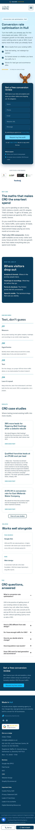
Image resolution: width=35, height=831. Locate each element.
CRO (3, 774)
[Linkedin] (6, 720)
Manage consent (3, 820)
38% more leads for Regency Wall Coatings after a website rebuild (15, 426)
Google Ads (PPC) (8, 763)
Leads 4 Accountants (9, 801)
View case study (10, 444)
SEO (3, 770)
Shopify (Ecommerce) (9, 781)
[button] (31, 8)
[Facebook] (3, 720)
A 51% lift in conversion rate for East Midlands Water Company (15, 493)
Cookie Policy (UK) (8, 791)
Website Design (7, 778)
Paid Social (5, 767)
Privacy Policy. (25, 132)
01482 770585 (13, 142)
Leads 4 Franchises (8, 798)
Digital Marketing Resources (11, 805)
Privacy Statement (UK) (9, 794)
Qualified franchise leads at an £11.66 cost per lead (17, 454)
